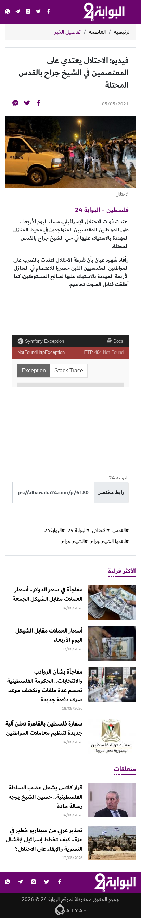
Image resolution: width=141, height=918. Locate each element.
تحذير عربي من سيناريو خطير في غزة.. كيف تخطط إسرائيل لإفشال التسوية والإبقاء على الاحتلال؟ (44, 839)
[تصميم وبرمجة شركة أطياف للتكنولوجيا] (70, 909)
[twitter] (38, 12)
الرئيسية (122, 32)
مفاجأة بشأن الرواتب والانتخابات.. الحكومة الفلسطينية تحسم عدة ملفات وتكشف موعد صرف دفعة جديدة (44, 686)
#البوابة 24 (78, 531)
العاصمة (97, 32)
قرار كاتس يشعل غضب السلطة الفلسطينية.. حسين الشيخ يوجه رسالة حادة (45, 797)
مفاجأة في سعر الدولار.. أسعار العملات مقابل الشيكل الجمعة (47, 594)
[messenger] (15, 104)
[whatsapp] (7, 12)
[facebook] (48, 12)
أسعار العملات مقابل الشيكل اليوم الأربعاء (48, 635)
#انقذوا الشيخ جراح (109, 541)
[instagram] (28, 12)
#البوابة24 (54, 531)
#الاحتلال (101, 531)
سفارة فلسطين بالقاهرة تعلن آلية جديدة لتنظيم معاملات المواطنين (43, 728)
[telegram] (17, 12)
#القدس (120, 531)
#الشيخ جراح (74, 541)
